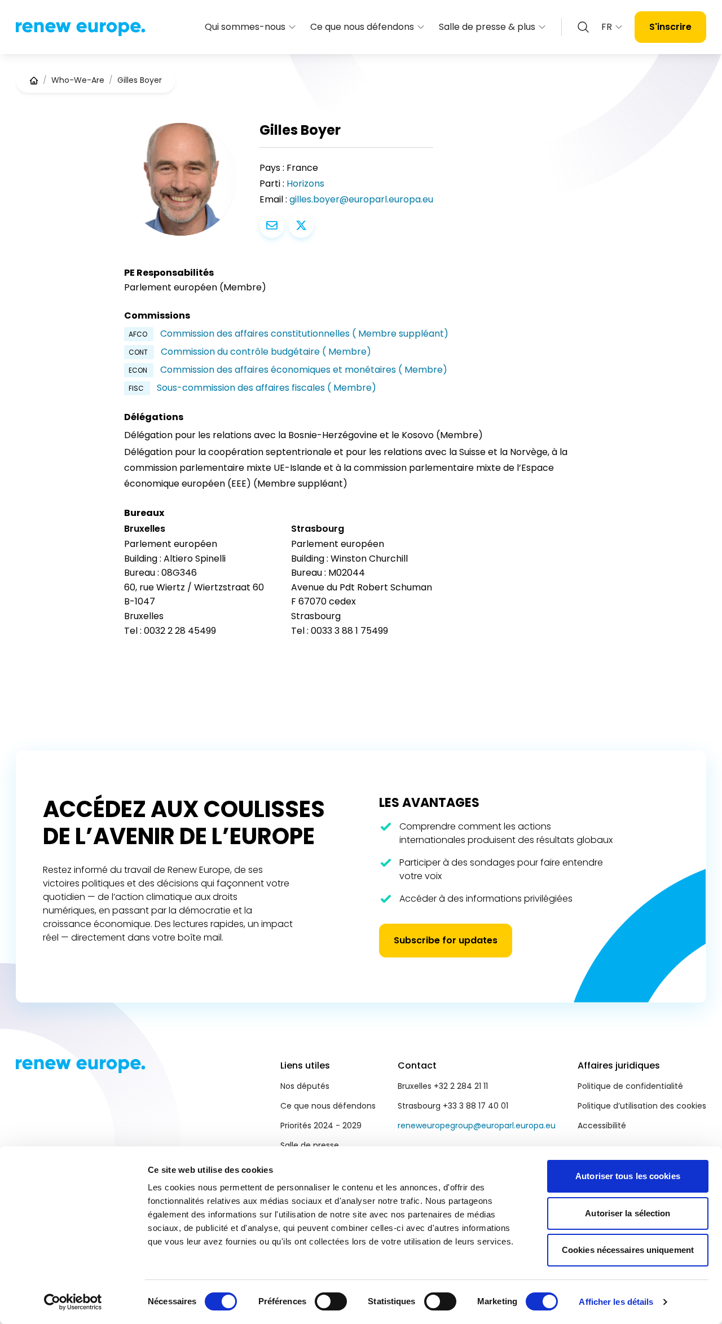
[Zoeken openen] (583, 27)
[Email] (271, 225)
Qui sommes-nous (245, 26)
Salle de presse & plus (487, 26)
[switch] (331, 1301)
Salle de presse (309, 1145)
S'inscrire (670, 26)
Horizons (305, 183)
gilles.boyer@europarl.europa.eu (361, 199)
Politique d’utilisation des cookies (642, 1105)
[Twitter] (301, 225)
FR (606, 26)
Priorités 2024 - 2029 (321, 1125)
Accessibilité (602, 1125)
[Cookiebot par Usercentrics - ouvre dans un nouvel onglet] (73, 1302)
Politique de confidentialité (630, 1086)
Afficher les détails (616, 1302)
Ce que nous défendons (362, 26)
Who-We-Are (77, 80)
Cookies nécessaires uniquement (628, 1250)
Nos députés (304, 1086)
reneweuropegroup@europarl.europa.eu (477, 1125)
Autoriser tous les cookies (627, 1176)
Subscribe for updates (446, 940)
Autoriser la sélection (627, 1213)
